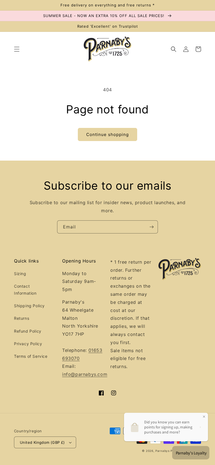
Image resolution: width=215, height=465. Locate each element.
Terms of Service (31, 356)
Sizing (20, 273)
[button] (17, 49)
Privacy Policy (28, 343)
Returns (21, 318)
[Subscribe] (151, 226)
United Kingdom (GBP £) (42, 442)
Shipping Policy (29, 305)
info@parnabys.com (84, 374)
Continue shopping (107, 134)
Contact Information (25, 289)
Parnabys (162, 450)
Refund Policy (27, 331)
